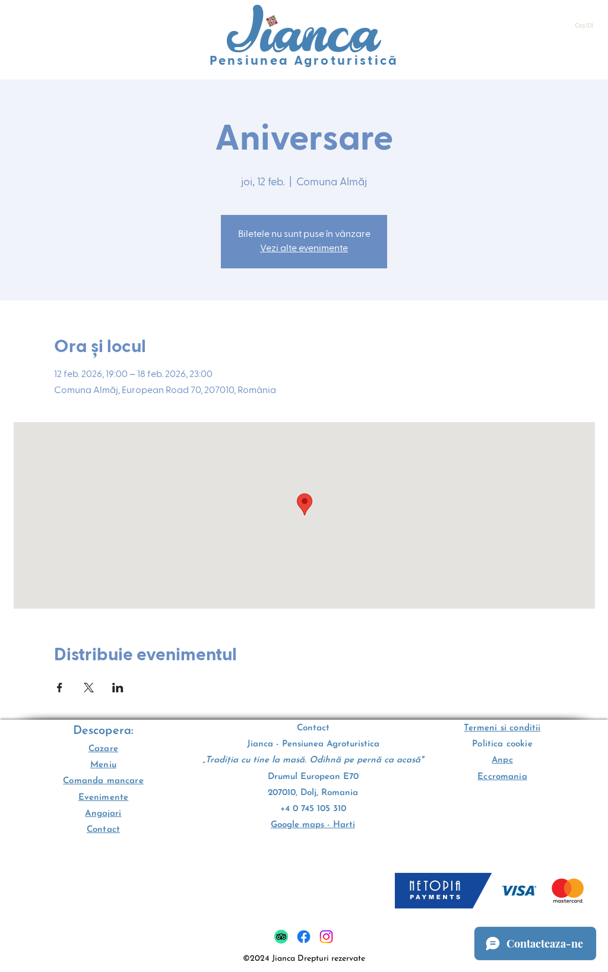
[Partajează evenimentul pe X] (88, 687)
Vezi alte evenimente (304, 249)
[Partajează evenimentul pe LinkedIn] (118, 687)
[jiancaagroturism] (303, 936)
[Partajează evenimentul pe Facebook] (59, 687)
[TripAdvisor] (281, 936)
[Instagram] (326, 936)
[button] (585, 25)
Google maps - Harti (313, 825)
